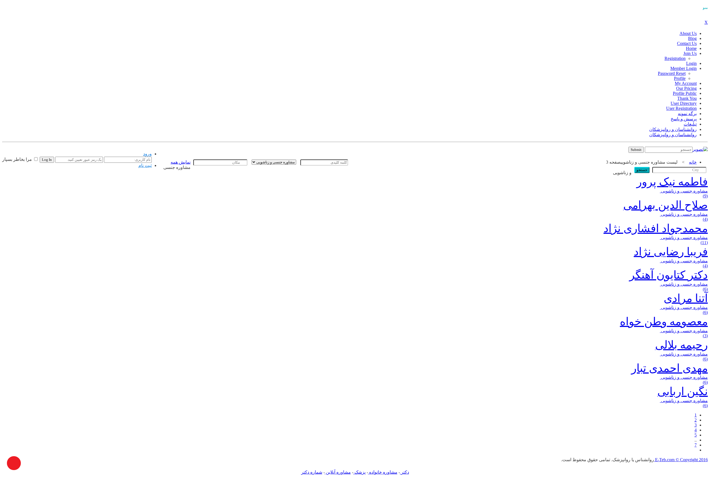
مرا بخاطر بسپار (17, 159)
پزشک (359, 472)
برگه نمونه (687, 113)
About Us (688, 33)
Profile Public (685, 93)
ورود (147, 153)
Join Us (690, 53)
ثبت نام (145, 165)
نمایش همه (181, 162)
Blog (692, 38)
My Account (686, 83)
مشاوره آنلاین (338, 472)
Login (691, 63)
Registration (675, 58)
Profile (680, 78)
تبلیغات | (189, 151)
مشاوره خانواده (382, 472)
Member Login (683, 68)
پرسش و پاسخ (684, 118)
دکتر (404, 472)
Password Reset (672, 73)
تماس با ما (171, 151)
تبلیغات (690, 124)
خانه (693, 162)
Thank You (687, 98)
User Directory (684, 103)
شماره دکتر (311, 472)
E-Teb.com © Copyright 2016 (681, 459)
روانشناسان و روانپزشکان (673, 129)
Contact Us (687, 43)
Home (691, 48)
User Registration (681, 108)
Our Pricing (686, 88)
